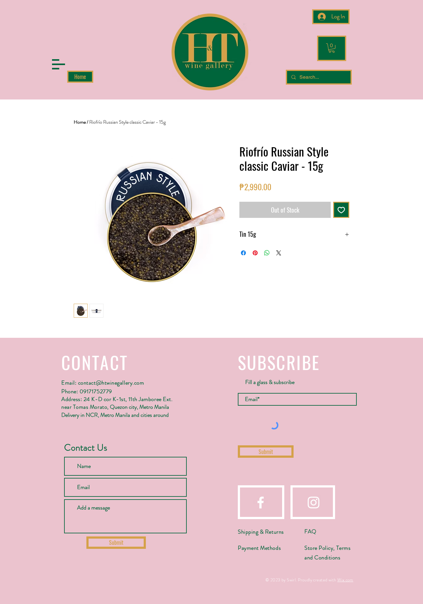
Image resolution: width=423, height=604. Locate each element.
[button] (58, 64)
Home (80, 122)
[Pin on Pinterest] (255, 253)
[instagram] (313, 502)
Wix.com (345, 580)
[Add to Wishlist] (341, 210)
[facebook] (260, 502)
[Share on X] (278, 253)
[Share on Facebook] (243, 253)
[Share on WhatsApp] (267, 253)
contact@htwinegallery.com (111, 383)
